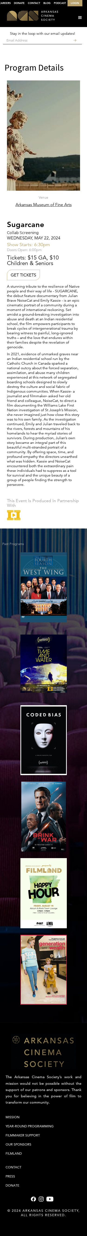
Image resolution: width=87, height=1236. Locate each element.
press (10, 1176)
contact (13, 1167)
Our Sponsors (18, 1144)
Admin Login (43, 1224)
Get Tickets (23, 275)
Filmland (14, 1153)
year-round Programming (30, 1126)
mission (12, 1117)
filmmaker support (23, 1135)
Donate (12, 1185)
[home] (29, 16)
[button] (80, 18)
